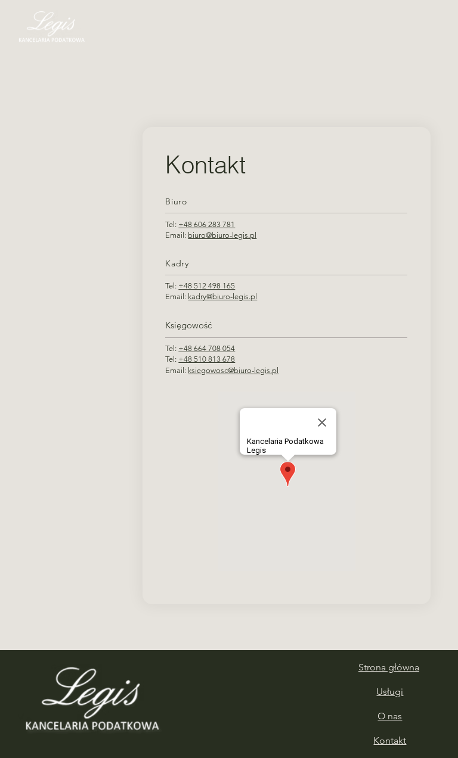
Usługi (389, 691)
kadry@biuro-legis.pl (222, 296)
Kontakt (389, 740)
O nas (389, 716)
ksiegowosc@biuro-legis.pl (233, 370)
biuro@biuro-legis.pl (222, 235)
